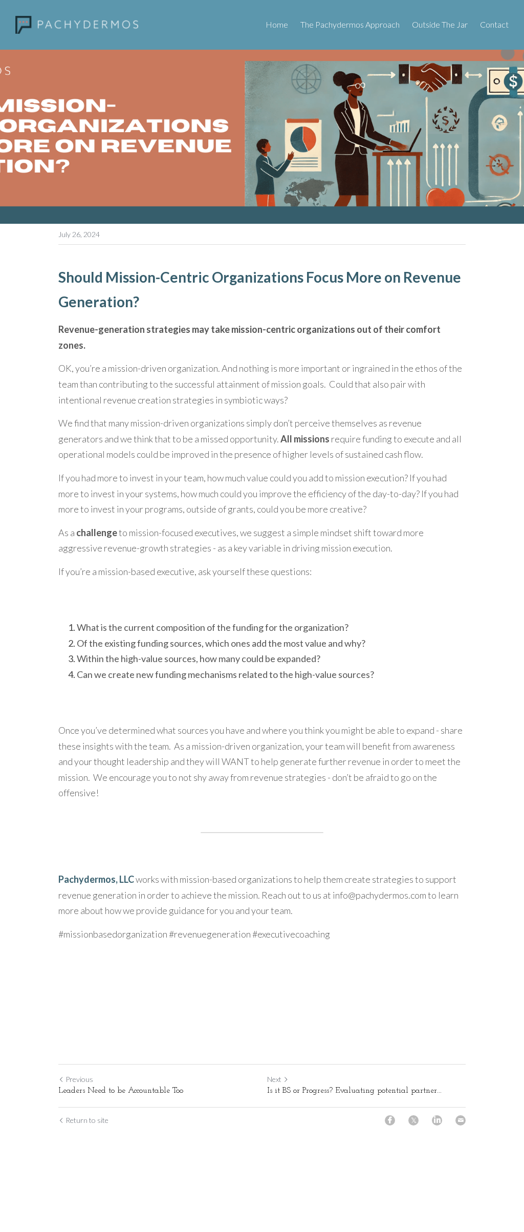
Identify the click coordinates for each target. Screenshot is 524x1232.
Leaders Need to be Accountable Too (120, 1091)
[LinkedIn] (437, 1120)
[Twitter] (413, 1120)
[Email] (460, 1120)
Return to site (87, 1120)
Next (274, 1079)
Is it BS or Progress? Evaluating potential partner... (354, 1091)
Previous (79, 1079)
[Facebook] (390, 1120)
